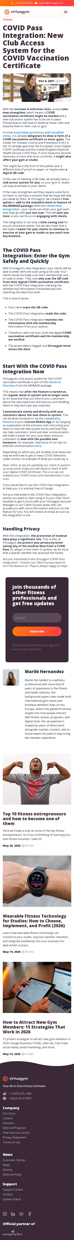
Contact (8, 1194)
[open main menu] (66, 12)
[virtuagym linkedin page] (15, 1214)
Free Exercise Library (16, 1133)
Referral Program (14, 1128)
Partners (8, 1123)
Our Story (9, 1113)
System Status (12, 1199)
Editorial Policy (12, 1174)
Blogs (6, 1165)
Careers (8, 1118)
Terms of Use (11, 1142)
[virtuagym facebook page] (32, 1214)
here (38, 446)
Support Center (13, 1189)
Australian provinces (29, 132)
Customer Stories (14, 1160)
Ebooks (7, 1170)
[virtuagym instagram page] (7, 1214)
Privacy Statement (14, 1137)
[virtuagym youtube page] (23, 1214)
